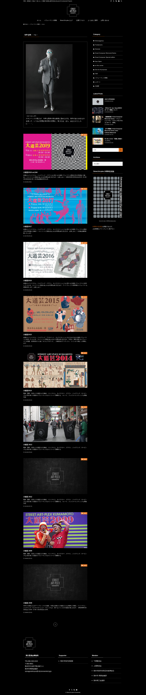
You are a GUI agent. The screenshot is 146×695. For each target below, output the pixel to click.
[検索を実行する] (121, 150)
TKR (96, 73)
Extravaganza (99, 41)
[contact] (118, 1)
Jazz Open (98, 61)
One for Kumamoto (101, 69)
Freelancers (98, 45)
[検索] (121, 1)
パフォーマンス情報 (101, 78)
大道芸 (97, 86)
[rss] (116, 1)
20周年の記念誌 (97, 226)
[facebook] (111, 1)
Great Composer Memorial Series (105, 53)
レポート (98, 82)
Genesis (97, 49)
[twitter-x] (113, 1)
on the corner (99, 65)
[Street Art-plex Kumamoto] (73, 10)
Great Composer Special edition (105, 57)
